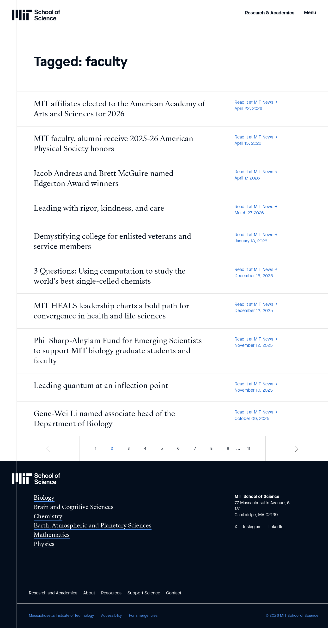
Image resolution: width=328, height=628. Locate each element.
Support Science (144, 593)
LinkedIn (275, 527)
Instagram (252, 527)
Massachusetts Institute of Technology (61, 615)
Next (297, 448)
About (89, 593)
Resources (111, 593)
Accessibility (111, 615)
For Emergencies (143, 615)
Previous (48, 448)
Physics (44, 544)
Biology (44, 497)
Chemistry (48, 516)
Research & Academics (269, 13)
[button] (310, 9)
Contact (173, 593)
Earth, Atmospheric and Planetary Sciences (93, 525)
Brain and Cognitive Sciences (74, 507)
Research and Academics (53, 593)
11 (248, 448)
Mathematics (52, 535)
